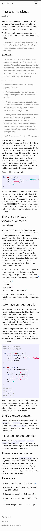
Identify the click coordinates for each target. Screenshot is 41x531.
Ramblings (7, 3)
